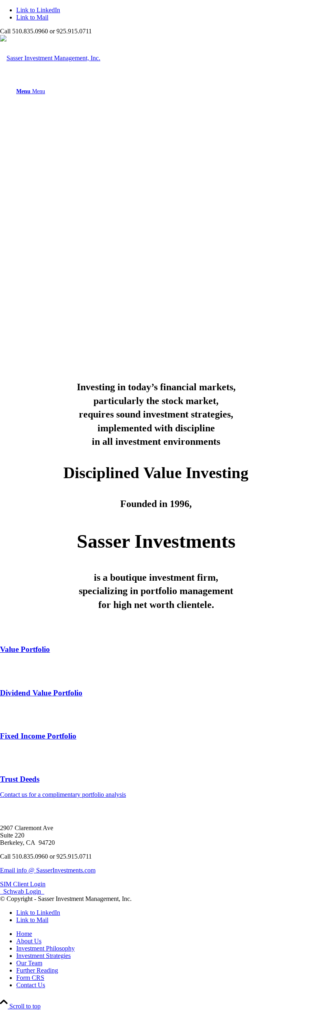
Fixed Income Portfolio (38, 736)
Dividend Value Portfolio (41, 693)
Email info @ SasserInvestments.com (47, 870)
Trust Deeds (19, 779)
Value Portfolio (25, 649)
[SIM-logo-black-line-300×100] (50, 58)
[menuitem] (164, 91)
